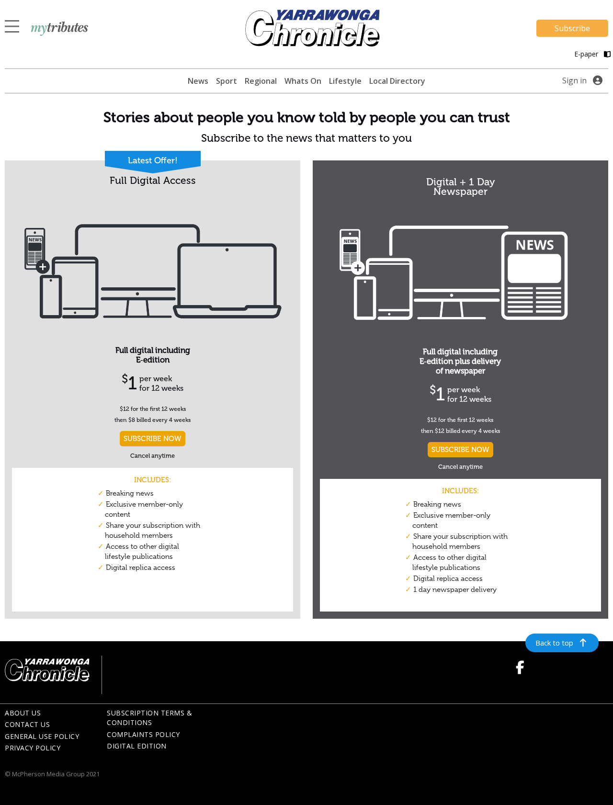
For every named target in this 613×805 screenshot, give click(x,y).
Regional (261, 81)
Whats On (302, 81)
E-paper (587, 53)
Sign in (574, 80)
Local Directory (397, 81)
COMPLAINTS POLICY (143, 734)
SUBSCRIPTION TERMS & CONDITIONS (149, 717)
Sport (226, 81)
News (198, 81)
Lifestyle (345, 81)
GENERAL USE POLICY (42, 736)
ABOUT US (23, 712)
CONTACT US (27, 724)
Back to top (554, 642)
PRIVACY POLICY (32, 747)
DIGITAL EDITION (137, 745)
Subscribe (572, 28)
